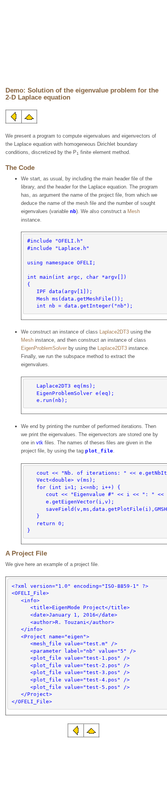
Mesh (133, 211)
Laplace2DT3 (114, 332)
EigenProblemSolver (44, 348)
